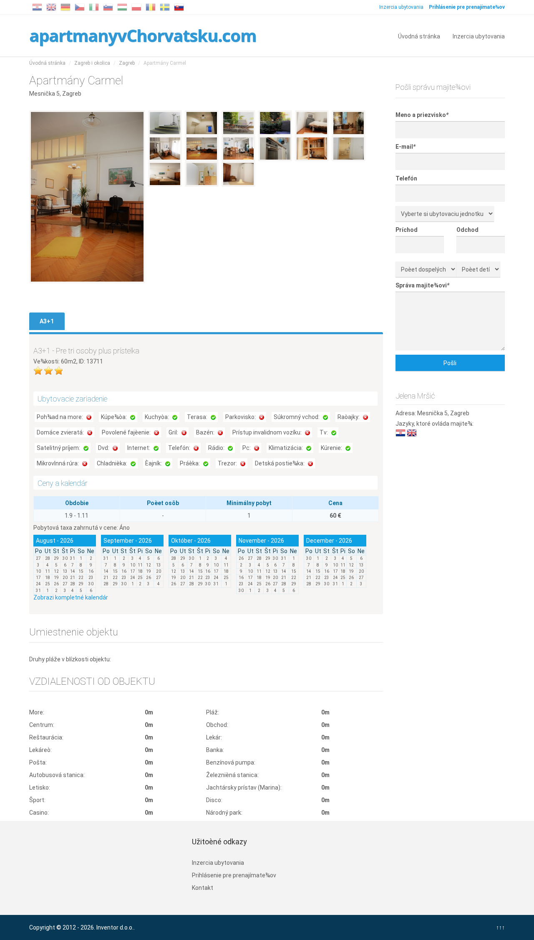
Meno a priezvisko (421, 115)
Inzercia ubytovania (401, 7)
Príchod (406, 229)
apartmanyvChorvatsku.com (142, 35)
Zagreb (127, 63)
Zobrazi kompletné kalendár (70, 597)
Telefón (406, 178)
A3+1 (47, 321)
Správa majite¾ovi (422, 285)
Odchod (467, 229)
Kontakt (202, 887)
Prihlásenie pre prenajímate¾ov (234, 875)
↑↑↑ (500, 927)
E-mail (405, 146)
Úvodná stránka (419, 35)
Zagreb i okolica (92, 63)
